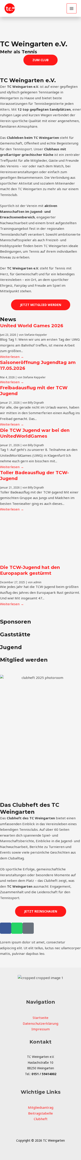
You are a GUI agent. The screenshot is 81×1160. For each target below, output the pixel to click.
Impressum (41, 1029)
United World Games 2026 (31, 325)
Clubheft (40, 1119)
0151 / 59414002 (44, 1074)
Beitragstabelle (40, 1113)
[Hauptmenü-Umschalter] (72, 8)
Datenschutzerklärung (40, 1023)
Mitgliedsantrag (40, 1107)
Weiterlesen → (12, 356)
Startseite (40, 1017)
